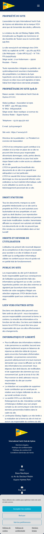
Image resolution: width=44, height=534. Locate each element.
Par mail (22, 490)
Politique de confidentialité (22, 447)
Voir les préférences (22, 522)
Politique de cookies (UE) (22, 450)
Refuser (22, 516)
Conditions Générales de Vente (22, 453)
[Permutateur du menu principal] (38, 5)
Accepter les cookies (22, 509)
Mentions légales (22, 445)
